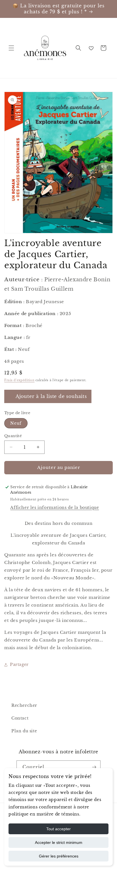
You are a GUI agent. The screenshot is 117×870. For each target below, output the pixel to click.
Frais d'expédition (19, 380)
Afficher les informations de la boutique (54, 507)
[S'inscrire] (94, 767)
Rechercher (24, 705)
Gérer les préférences (58, 856)
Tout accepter (58, 829)
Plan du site (24, 730)
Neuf (16, 423)
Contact (19, 718)
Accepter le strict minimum (58, 842)
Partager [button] (19, 664)
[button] (11, 48)
